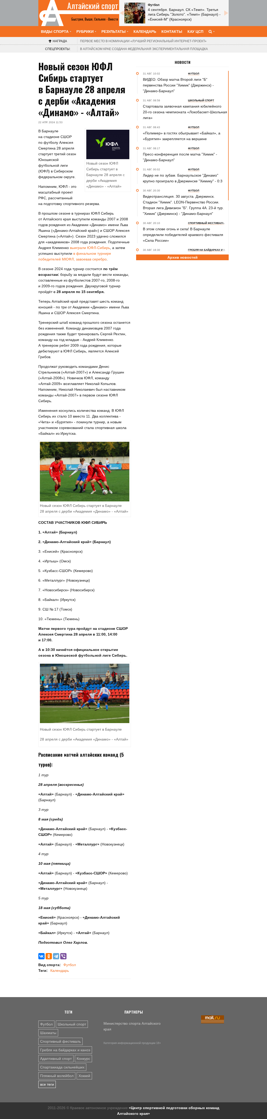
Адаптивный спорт (56, 1058)
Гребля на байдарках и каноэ (65, 1050)
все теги (47, 1084)
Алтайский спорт (92, 5)
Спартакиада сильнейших (62, 1067)
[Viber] (63, 956)
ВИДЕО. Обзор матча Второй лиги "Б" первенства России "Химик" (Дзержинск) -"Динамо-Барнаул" (178, 85)
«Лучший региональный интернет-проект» (143, 41)
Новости (182, 62)
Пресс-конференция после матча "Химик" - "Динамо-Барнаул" (180, 157)
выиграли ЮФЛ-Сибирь (90, 248)
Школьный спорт (72, 1024)
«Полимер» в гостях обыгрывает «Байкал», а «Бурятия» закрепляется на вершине (181, 136)
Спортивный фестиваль (60, 1041)
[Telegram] (56, 956)
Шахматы (48, 1033)
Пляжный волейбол (57, 1076)
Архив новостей (182, 257)
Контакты (171, 31)
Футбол (69, 965)
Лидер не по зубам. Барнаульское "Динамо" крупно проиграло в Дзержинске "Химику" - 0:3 (182, 178)
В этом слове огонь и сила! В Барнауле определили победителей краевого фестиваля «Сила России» (183, 235)
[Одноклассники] (49, 956)
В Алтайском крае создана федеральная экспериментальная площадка (144, 49)
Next (226, 13)
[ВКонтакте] (41, 956)
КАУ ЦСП (195, 31)
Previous (121, 13)
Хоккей (84, 1076)
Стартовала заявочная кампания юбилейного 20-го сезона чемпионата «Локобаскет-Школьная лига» (185, 112)
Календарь (145, 31)
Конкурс (83, 1058)
